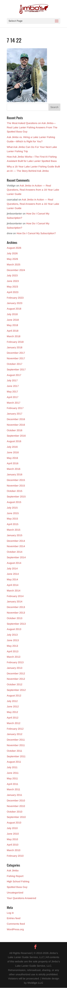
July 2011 (12, 767)
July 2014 (12, 568)
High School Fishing (18, 881)
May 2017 (12, 391)
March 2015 (13, 529)
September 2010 (16, 817)
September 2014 (16, 557)
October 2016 (14, 430)
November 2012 (16, 678)
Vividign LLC (35, 982)
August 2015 (14, 502)
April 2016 (12, 463)
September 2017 (16, 369)
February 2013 (15, 662)
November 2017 (16, 358)
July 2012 (12, 701)
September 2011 (16, 756)
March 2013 (13, 656)
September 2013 (16, 623)
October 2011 (14, 750)
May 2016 (12, 457)
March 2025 (13, 264)
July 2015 (12, 507)
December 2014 (16, 540)
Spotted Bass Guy (17, 887)
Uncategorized (15, 892)
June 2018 (13, 319)
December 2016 (16, 419)
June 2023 (13, 281)
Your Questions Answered (21, 898)
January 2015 (14, 535)
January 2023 (14, 303)
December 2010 (16, 800)
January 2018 (14, 347)
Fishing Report (15, 876)
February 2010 (15, 855)
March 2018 (13, 336)
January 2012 (14, 734)
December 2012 (16, 673)
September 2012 (16, 690)
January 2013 (14, 667)
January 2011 (14, 794)
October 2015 (14, 491)
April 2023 (12, 292)
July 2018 (12, 314)
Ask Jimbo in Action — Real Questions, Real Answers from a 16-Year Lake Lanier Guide (33, 190)
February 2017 (15, 408)
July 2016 (12, 446)
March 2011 (13, 789)
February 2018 (15, 341)
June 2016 (13, 452)
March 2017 (13, 402)
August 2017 (14, 375)
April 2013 (12, 651)
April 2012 (12, 717)
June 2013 (13, 640)
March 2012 (13, 723)
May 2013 (12, 645)
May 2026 (12, 258)
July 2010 (12, 828)
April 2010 (12, 844)
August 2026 (14, 247)
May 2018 (12, 325)
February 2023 (15, 297)
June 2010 (13, 833)
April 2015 (12, 524)
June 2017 (13, 386)
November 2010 (16, 806)
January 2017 (14, 413)
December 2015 (16, 480)
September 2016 (16, 435)
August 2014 (14, 562)
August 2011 (14, 761)
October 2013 (14, 618)
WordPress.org (15, 929)
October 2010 (14, 811)
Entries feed (13, 918)
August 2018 (14, 308)
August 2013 (14, 629)
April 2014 (12, 585)
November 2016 (16, 424)
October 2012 (14, 684)
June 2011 (13, 772)
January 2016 (14, 474)
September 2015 (16, 496)
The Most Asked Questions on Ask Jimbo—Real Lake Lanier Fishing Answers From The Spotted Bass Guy (32, 127)
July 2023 (12, 275)
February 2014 (15, 596)
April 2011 (12, 784)
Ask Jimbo (13, 870)
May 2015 (12, 518)
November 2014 (16, 546)
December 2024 (16, 270)
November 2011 (16, 745)
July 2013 (12, 634)
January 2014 (14, 601)
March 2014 (13, 590)
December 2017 (16, 352)
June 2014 (13, 573)
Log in (10, 912)
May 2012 (12, 712)
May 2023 (12, 286)
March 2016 (13, 468)
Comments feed (16, 923)
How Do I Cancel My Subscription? (36, 233)
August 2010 (14, 822)
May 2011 (12, 778)
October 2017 (14, 363)
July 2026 (12, 253)
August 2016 (14, 441)
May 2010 (12, 839)
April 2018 (12, 330)
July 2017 (12, 380)
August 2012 (14, 695)
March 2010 (13, 850)
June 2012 (13, 706)
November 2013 (16, 612)
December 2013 (16, 607)
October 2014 (14, 551)
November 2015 (16, 485)
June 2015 (13, 513)
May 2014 (12, 579)
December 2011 (16, 739)
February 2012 (15, 728)
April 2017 (12, 397)
